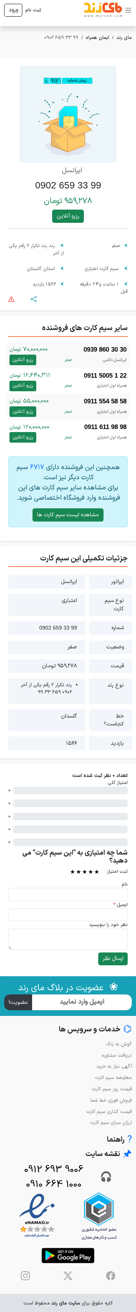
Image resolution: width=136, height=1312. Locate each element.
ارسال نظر (113, 959)
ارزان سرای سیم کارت (111, 1122)
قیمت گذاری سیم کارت (109, 1111)
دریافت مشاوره (117, 1055)
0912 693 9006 (53, 1169)
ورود (13, 10)
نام (125, 884)
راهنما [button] (119, 1140)
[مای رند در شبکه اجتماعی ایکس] (68, 1275)
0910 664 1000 (54, 1184)
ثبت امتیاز (117, 871)
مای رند (124, 37)
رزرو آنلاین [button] (68, 216)
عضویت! (18, 1002)
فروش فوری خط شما (111, 1100)
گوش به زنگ (119, 1044)
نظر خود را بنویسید (108, 924)
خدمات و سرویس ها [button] (95, 1030)
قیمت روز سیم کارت (112, 1089)
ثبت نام (33, 10)
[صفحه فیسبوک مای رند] (110, 1275)
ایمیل (120, 904)
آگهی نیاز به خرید (114, 1066)
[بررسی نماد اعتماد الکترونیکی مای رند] (37, 1215)
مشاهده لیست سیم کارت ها (68, 515)
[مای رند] (103, 10)
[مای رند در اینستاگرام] (25, 1275)
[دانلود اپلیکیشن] (68, 1255)
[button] (34, 298)
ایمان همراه (97, 37)
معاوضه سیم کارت (113, 1077)
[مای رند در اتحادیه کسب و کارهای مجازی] (99, 1215)
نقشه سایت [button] (108, 1154)
